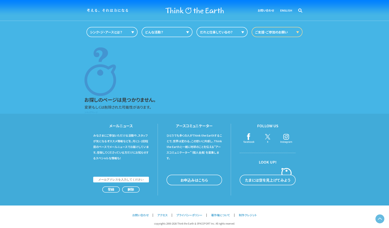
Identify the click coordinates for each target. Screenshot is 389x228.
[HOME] (194, 10)
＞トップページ (91, 112)
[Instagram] (286, 139)
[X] (267, 139)
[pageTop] (380, 219)
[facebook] (249, 139)
